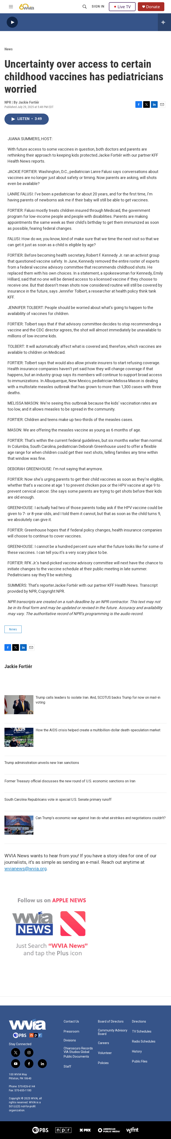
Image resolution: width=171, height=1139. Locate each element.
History (137, 1051)
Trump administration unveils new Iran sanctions (41, 763)
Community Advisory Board (112, 1032)
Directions (139, 1021)
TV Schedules (141, 1031)
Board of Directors (111, 1021)
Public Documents (76, 1056)
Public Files (139, 1061)
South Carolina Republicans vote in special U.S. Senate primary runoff (58, 799)
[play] (12, 22)
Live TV (124, 6)
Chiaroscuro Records (78, 1048)
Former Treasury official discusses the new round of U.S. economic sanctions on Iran (69, 781)
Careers (103, 1043)
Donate (153, 6)
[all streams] (164, 22)
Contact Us (71, 1021)
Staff (67, 1066)
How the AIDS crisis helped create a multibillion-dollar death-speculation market (98, 730)
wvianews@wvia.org (25, 868)
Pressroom (71, 1031)
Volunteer (105, 1053)
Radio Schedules (143, 1041)
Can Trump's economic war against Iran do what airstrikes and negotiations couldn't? (101, 818)
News (8, 49)
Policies (103, 1063)
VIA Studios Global (76, 1052)
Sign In (98, 6)
